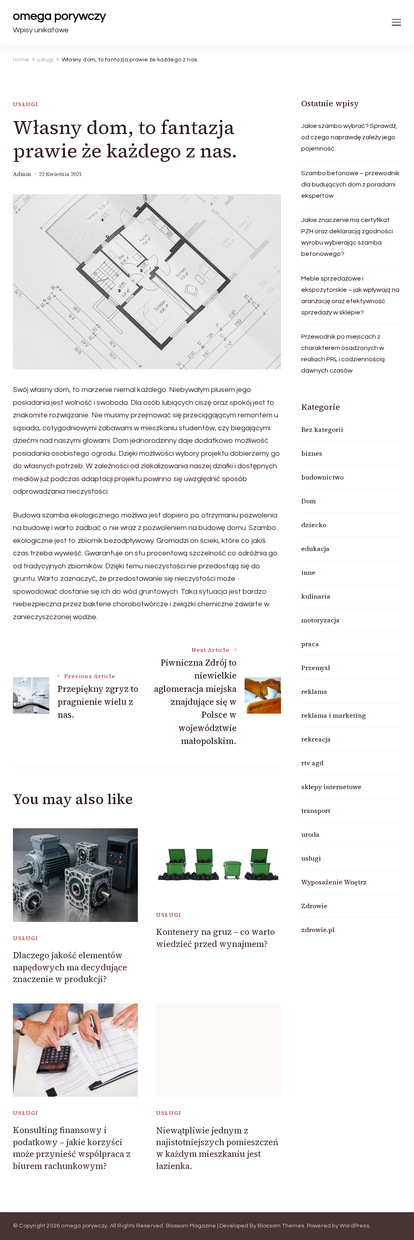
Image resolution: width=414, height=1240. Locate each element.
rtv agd (312, 762)
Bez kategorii (322, 429)
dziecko (313, 524)
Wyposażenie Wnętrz (334, 882)
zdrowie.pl (317, 929)
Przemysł (315, 667)
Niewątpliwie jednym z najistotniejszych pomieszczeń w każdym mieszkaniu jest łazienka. (217, 1148)
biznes (311, 453)
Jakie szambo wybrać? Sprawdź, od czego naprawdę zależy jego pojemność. (349, 137)
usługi (25, 104)
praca (310, 643)
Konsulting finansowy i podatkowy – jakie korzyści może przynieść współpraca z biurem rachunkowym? (72, 1147)
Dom (308, 500)
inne (308, 572)
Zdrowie (314, 905)
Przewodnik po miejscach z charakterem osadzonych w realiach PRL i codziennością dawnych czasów (343, 353)
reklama (314, 691)
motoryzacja (320, 620)
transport (315, 810)
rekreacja (316, 739)
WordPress (354, 1226)
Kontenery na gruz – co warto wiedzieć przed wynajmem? (215, 937)
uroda (310, 834)
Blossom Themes (281, 1226)
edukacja (315, 548)
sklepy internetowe (331, 786)
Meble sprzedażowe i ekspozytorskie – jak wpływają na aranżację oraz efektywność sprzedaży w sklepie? (350, 295)
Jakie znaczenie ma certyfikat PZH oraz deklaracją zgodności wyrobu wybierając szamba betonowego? (347, 237)
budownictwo (322, 477)
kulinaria (315, 596)
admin (22, 174)
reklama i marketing (333, 715)
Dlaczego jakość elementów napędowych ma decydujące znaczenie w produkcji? (70, 967)
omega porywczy (59, 16)
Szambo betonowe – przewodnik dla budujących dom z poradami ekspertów (350, 184)
